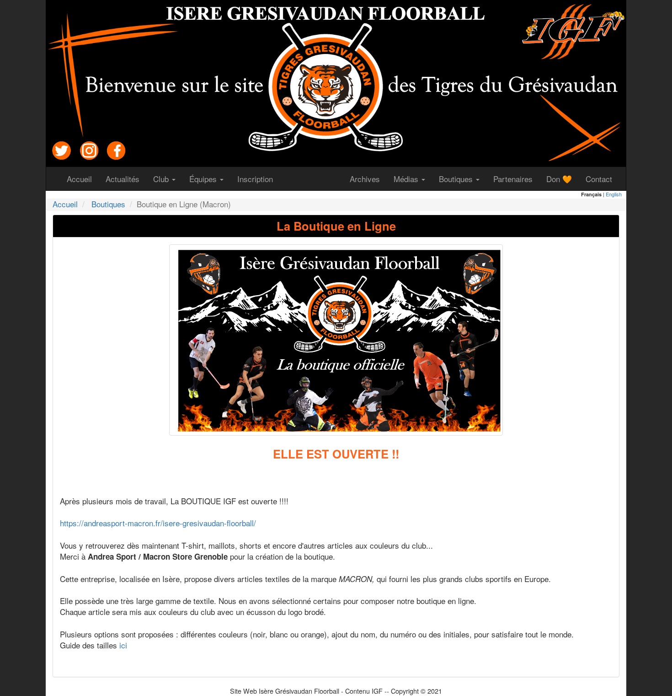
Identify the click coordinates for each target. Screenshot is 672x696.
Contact (602, 178)
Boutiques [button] (457, 178)
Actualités (126, 178)
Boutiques (108, 204)
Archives (368, 178)
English (614, 194)
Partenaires (516, 178)
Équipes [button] (204, 178)
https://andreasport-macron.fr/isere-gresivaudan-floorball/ (158, 523)
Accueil (83, 178)
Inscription (258, 178)
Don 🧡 (562, 178)
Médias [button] (407, 178)
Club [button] (162, 178)
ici (123, 645)
